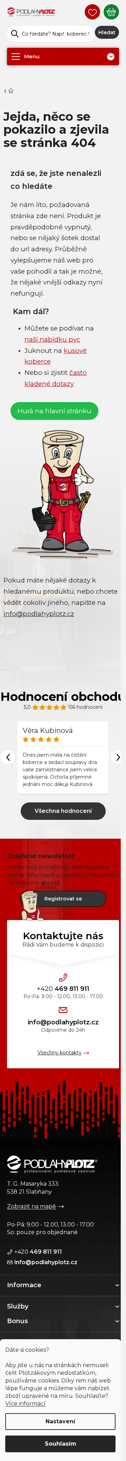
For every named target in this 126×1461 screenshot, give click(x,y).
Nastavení (60, 1421)
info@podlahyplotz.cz (63, 1022)
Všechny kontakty (59, 1053)
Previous (8, 757)
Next (118, 757)
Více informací (25, 1403)
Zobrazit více (63, 811)
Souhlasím (60, 1443)
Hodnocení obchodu (63, 696)
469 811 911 (63, 989)
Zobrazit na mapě (31, 1206)
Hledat (106, 32)
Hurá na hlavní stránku (54, 411)
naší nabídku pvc (52, 339)
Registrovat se (63, 899)
